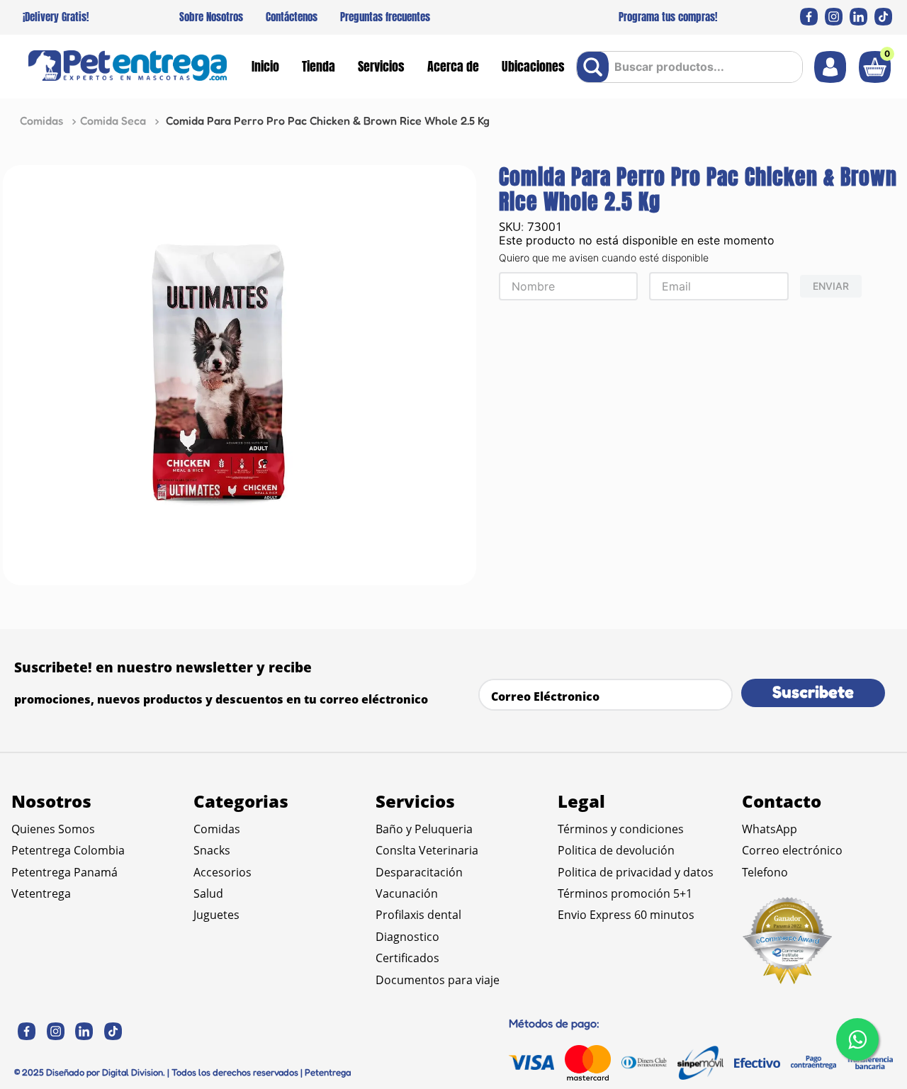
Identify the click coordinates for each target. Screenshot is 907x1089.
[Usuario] (830, 67)
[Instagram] (834, 17)
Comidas (41, 120)
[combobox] (689, 67)
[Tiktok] (883, 17)
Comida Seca (113, 120)
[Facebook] (809, 17)
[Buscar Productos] (595, 67)
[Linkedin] (858, 17)
